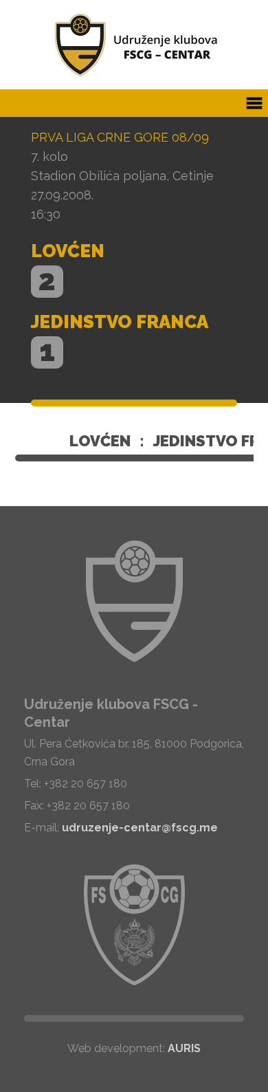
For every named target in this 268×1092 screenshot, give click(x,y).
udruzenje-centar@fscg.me (140, 827)
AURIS (184, 1048)
